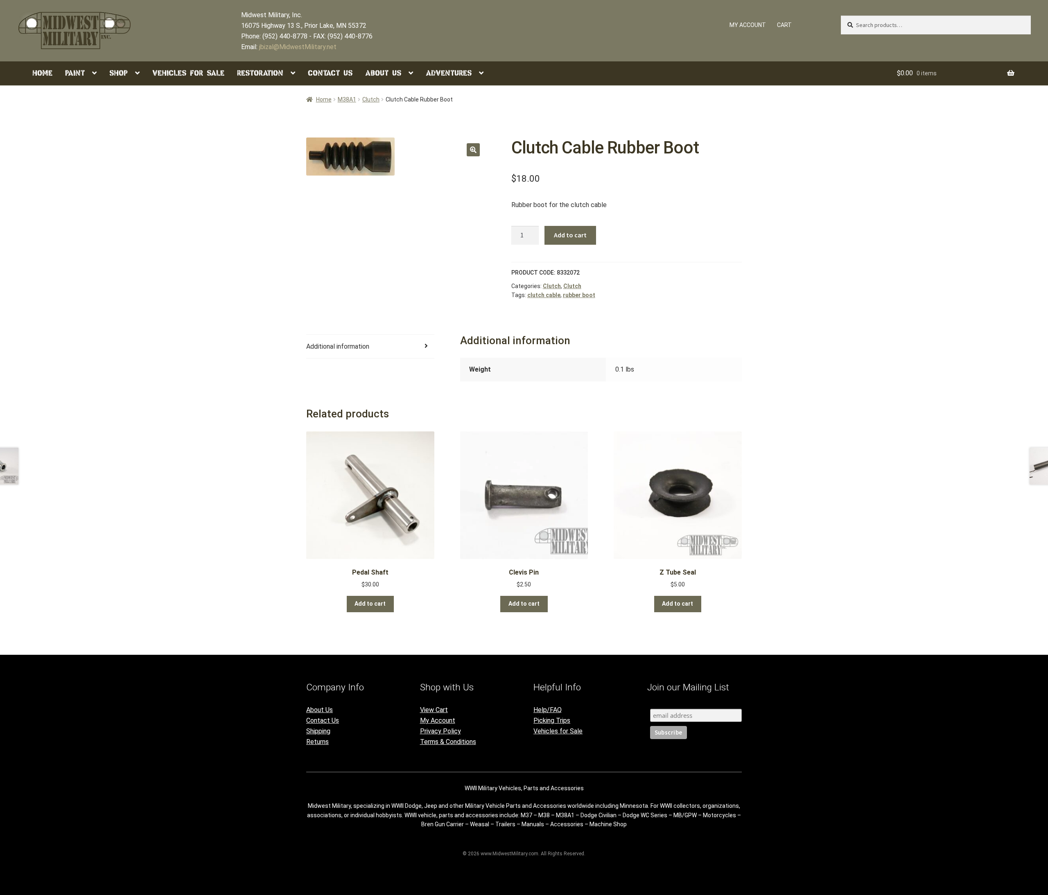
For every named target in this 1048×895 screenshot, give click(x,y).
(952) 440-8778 (284, 36)
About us (383, 73)
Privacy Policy (440, 731)
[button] (473, 149)
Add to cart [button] (370, 603)
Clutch (370, 99)
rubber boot (579, 295)
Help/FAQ (547, 710)
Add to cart (570, 235)
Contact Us (322, 720)
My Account (437, 720)
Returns (317, 742)
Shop (118, 73)
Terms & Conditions (448, 742)
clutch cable (543, 295)
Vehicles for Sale (188, 73)
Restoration (260, 73)
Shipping (318, 731)
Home (42, 73)
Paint (75, 73)
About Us (319, 710)
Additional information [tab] (337, 346)
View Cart (434, 710)
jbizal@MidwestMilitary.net (298, 47)
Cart (784, 25)
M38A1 (347, 99)
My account (748, 25)
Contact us (330, 73)
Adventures (449, 73)
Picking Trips (551, 720)
